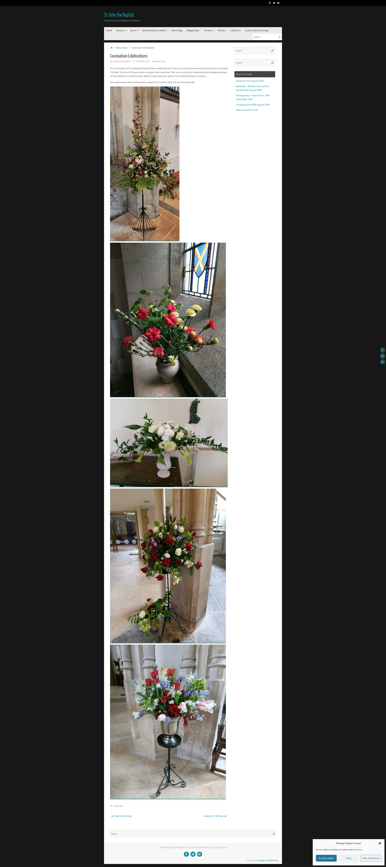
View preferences (371, 858)
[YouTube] (278, 3)
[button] (379, 843)
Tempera (262, 860)
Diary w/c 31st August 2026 (250, 81)
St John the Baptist (119, 15)
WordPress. (273, 860)
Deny (348, 858)
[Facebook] (270, 3)
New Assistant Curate (247, 110)
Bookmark (118, 806)
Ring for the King (123, 816)
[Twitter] (274, 3)
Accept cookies (326, 858)
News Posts (121, 48)
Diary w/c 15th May (214, 816)
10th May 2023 (143, 61)
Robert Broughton (122, 61)
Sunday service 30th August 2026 (253, 104)
